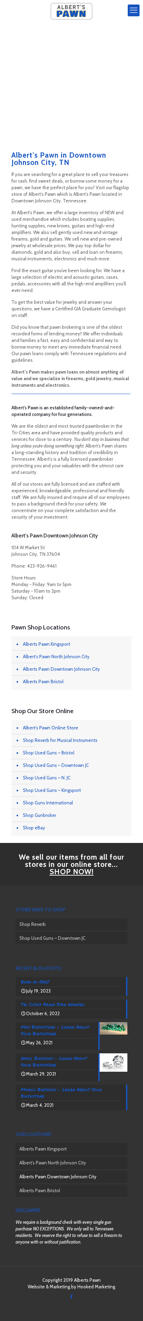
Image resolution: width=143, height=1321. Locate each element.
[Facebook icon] (71, 1297)
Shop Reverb (32, 924)
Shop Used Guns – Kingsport (52, 790)
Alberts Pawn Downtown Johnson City (61, 669)
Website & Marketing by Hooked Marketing (71, 1286)
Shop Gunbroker (39, 815)
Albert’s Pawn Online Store (50, 727)
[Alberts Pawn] (71, 10)
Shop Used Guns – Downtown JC (56, 765)
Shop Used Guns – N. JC (46, 777)
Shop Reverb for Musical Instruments (60, 740)
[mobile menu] (134, 10)
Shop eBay (34, 827)
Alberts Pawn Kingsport (46, 644)
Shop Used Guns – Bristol (48, 752)
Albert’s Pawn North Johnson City (56, 656)
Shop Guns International (48, 802)
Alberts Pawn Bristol (43, 681)
